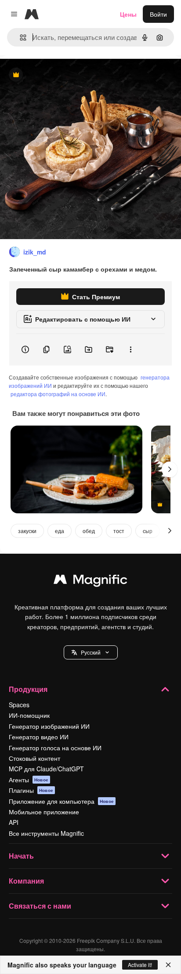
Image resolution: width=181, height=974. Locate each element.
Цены (128, 14)
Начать (21, 856)
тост (118, 530)
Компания (26, 881)
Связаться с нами (40, 906)
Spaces (19, 704)
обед (89, 530)
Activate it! (140, 964)
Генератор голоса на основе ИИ (55, 747)
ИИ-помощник (29, 715)
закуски (27, 530)
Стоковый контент (34, 758)
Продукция (28, 689)
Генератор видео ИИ (39, 736)
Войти (158, 14)
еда (59, 530)
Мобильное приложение (44, 811)
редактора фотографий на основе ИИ (58, 393)
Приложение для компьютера (61, 801)
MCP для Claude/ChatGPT (46, 768)
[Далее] (169, 469)
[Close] (168, 965)
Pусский (91, 652)
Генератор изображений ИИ (49, 726)
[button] (91, 652)
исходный (59, 75)
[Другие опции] (130, 349)
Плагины (31, 790)
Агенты (28, 779)
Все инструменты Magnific (46, 833)
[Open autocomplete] (19, 37)
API (13, 822)
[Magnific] (90, 581)
